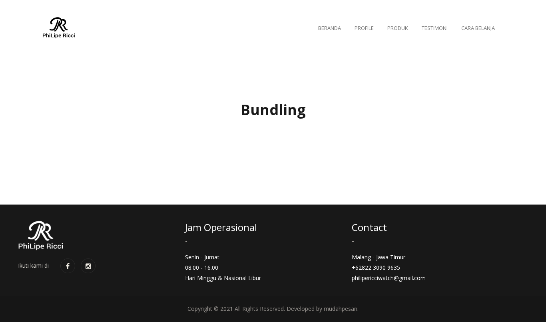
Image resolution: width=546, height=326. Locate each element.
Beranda (329, 28)
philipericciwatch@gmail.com (389, 278)
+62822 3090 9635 (376, 267)
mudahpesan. (341, 308)
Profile (364, 28)
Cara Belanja (478, 28)
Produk (397, 28)
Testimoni (435, 28)
